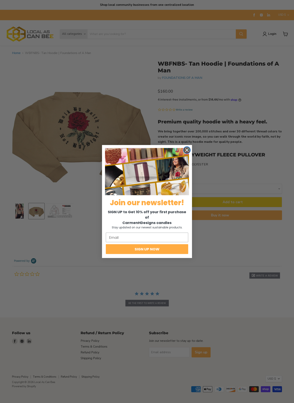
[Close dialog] (186, 150)
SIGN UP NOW (147, 249)
